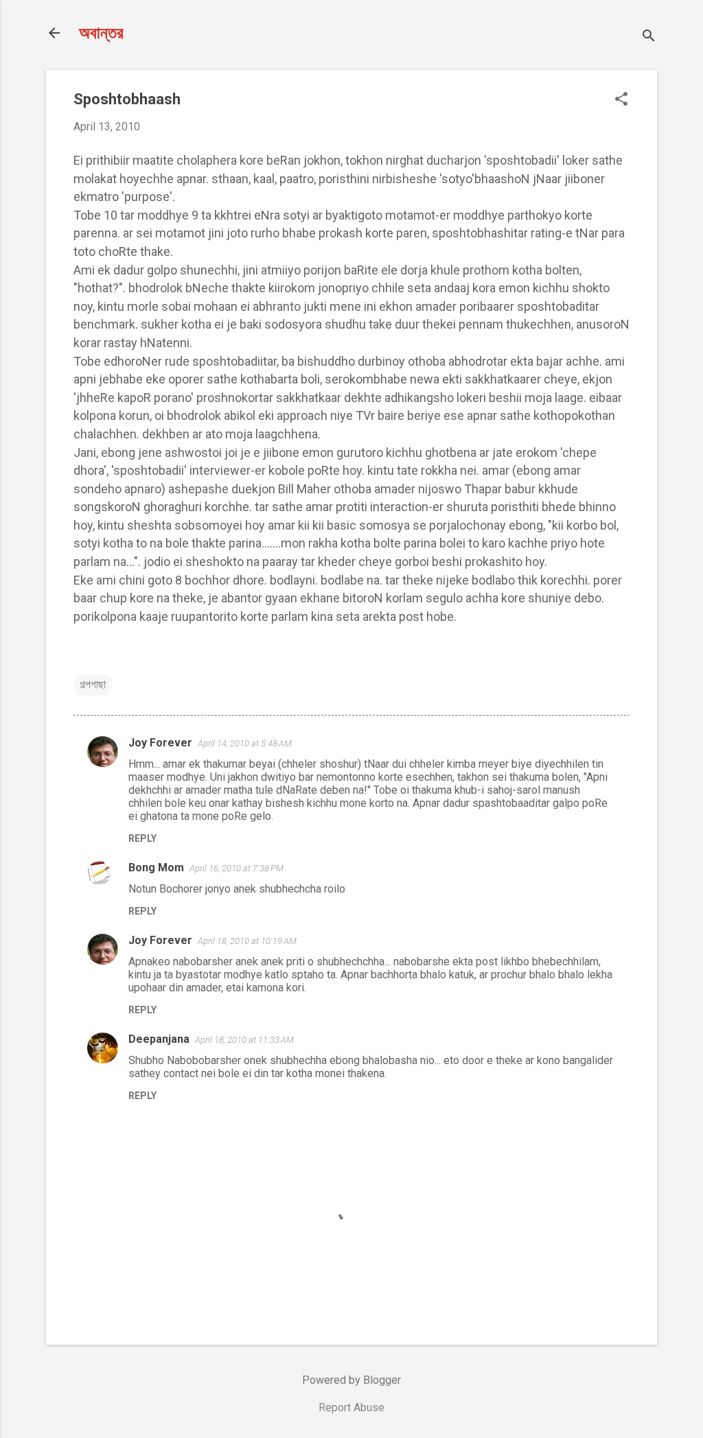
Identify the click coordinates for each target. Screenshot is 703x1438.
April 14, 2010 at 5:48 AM (245, 743)
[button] (621, 100)
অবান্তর (101, 33)
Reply (142, 838)
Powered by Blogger (351, 1380)
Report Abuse (351, 1407)
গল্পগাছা (93, 684)
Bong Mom (156, 867)
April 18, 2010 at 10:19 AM (247, 941)
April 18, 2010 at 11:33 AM (244, 1040)
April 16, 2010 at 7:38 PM (236, 868)
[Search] (649, 37)
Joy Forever (160, 742)
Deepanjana (158, 1039)
